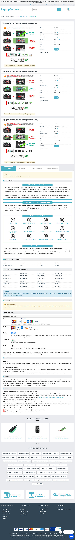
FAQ (56, 4)
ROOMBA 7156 (58, 273)
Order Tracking (50, 4)
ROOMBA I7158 (6, 283)
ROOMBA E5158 (41, 278)
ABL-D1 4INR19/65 (42, 265)
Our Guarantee (6, 511)
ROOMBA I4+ (41, 281)
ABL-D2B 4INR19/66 (7, 265)
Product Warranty (6, 513)
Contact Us (60, 508)
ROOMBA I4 (23, 281)
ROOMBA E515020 (7, 278)
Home (2, 16)
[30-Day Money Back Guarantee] (12, 494)
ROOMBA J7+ (23, 286)
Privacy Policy (5, 514)
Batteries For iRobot (11, 16)
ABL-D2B (22, 263)
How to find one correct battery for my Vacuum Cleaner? (51, 397)
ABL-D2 (39, 263)
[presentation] (8, 168)
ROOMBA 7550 (23, 275)
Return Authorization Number (64, 509)
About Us (5, 508)
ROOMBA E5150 (58, 275)
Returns (66, 4)
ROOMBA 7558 (41, 275)
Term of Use (5, 516)
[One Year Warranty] (37, 494)
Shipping (72, 4)
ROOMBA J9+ (58, 286)
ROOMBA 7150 (41, 273)
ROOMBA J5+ (58, 283)
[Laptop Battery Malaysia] (12, 10)
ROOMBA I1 (6, 281)
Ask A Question (44, 52)
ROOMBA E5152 (24, 278)
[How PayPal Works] (55, 530)
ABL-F (21, 265)
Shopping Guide (34, 4)
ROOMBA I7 (57, 281)
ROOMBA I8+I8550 (42, 283)
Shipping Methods (44, 508)
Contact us (42, 4)
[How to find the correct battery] (62, 494)
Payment (60, 4)
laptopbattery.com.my (20, 533)
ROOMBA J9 (40, 286)
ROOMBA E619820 (59, 278)
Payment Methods (43, 511)
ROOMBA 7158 (6, 275)
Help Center (23, 509)
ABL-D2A (57, 263)
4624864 (57, 265)
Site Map (4, 518)
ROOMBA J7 (6, 286)
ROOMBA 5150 (23, 273)
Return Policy (24, 514)
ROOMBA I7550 (24, 283)
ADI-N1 (4, 273)
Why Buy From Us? (6, 509)
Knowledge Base (24, 511)
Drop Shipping (43, 513)
